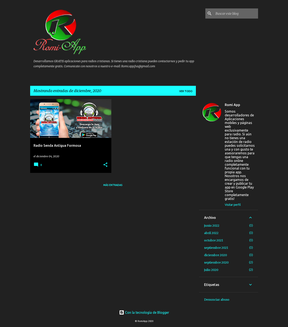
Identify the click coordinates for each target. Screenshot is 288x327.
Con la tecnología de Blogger (146, 312)
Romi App (232, 105)
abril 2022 (211, 233)
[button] (105, 165)
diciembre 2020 (215, 255)
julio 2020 (211, 270)
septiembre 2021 (216, 248)
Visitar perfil (233, 204)
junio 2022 (211, 225)
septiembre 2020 (216, 262)
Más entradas (112, 185)
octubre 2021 (213, 240)
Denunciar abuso (216, 299)
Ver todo (185, 91)
